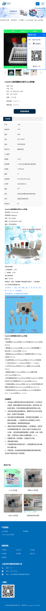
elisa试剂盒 (29, 20)
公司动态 (32, 550)
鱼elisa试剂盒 (38, 20)
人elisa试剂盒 (13, 490)
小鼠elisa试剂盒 (13, 515)
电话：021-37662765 (11, 571)
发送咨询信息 (24, 111)
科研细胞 (25, 531)
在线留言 (4, 557)
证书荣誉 (18, 553)
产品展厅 (22, 20)
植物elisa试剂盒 (33, 490)
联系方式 (32, 553)
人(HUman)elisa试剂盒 (8, 534)
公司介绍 (18, 550)
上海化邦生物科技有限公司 (12, 605)
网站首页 (14, 20)
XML (38, 605)
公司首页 (4, 550)
